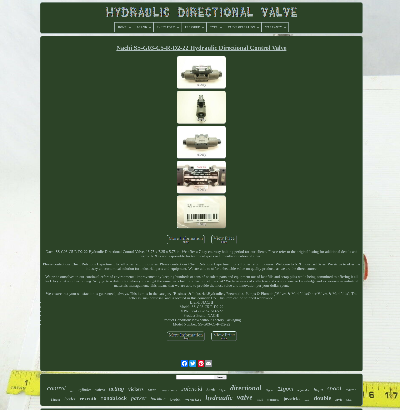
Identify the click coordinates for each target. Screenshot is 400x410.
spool (334, 388)
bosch (307, 400)
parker (138, 398)
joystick (175, 399)
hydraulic (219, 397)
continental (273, 399)
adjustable (304, 390)
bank (210, 389)
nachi (260, 399)
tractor (351, 390)
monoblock (114, 398)
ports (338, 399)
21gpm (269, 390)
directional (245, 388)
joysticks (291, 398)
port (72, 391)
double (322, 398)
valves (100, 390)
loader (69, 399)
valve (245, 397)
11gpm (285, 389)
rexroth (88, 398)
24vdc (349, 400)
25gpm (222, 390)
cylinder (85, 389)
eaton (152, 390)
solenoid (191, 388)
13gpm (55, 399)
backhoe (158, 398)
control (56, 388)
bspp (318, 390)
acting (116, 388)
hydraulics (193, 399)
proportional (169, 390)
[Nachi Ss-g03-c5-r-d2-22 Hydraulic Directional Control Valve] (201, 73)
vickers (136, 389)
